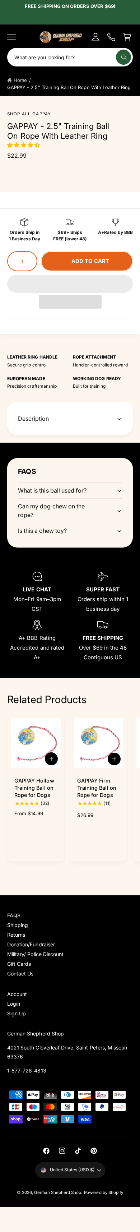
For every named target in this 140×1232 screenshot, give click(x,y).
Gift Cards (19, 964)
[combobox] (70, 57)
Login (13, 1004)
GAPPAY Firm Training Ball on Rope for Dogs (96, 788)
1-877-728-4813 (26, 1070)
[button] (24, 145)
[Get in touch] (111, 37)
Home (20, 80)
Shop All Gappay (29, 113)
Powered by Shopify (103, 1192)
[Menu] (11, 37)
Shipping (17, 925)
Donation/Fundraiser (31, 944)
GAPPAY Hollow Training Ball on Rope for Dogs (34, 788)
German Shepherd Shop (57, 1192)
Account (17, 994)
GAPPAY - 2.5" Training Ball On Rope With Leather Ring (69, 87)
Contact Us (20, 973)
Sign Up (16, 1013)
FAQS (13, 915)
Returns (16, 935)
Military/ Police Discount (35, 954)
